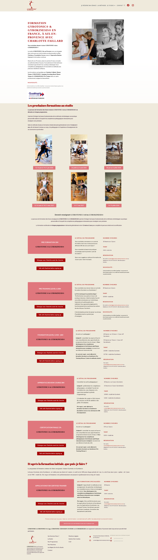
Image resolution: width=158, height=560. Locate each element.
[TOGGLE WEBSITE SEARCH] (124, 5)
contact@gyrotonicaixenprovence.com (117, 258)
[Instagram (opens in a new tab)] (133, 5)
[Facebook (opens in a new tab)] (128, 5)
